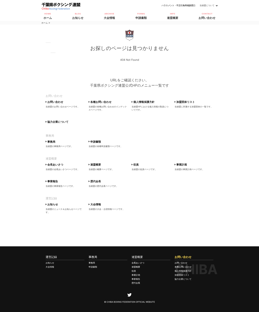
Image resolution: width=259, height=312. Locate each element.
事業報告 (52, 181)
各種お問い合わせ (101, 102)
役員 (136, 164)
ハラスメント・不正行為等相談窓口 (178, 5)
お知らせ (52, 204)
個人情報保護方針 (144, 102)
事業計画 (181, 164)
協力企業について (58, 121)
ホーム (44, 22)
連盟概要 (95, 164)
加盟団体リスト (185, 102)
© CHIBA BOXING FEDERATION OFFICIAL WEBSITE (129, 302)
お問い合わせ (55, 102)
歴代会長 (95, 181)
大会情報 (95, 204)
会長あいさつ (55, 164)
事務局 (51, 141)
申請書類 (95, 141)
